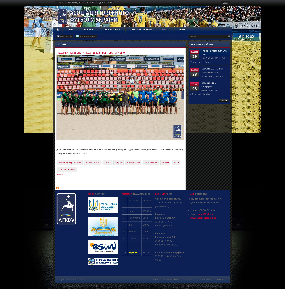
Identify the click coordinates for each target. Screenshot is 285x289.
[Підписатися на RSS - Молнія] (57, 187)
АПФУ (60, 2)
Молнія (165, 162)
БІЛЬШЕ (224, 101)
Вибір (176, 162)
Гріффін (118, 162)
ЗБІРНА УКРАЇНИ (112, 29)
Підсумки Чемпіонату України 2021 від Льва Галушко (90, 52)
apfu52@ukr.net (206, 214)
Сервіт (107, 162)
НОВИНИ (88, 29)
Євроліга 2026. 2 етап (212, 68)
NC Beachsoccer (93, 162)
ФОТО (165, 29)
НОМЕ (57, 30)
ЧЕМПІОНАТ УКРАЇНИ (141, 29)
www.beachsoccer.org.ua (203, 217)
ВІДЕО (182, 29)
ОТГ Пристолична (67, 169)
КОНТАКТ (221, 279)
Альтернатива (133, 162)
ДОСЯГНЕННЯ (105, 2)
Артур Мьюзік (150, 162)
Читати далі (61, 174)
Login (225, 2)
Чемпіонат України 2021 (70, 162)
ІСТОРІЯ (90, 2)
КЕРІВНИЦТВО (74, 2)
